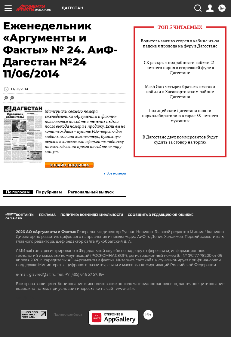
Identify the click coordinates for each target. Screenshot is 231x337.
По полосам (18, 192)
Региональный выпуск (91, 192)
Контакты (25, 215)
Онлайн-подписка (69, 165)
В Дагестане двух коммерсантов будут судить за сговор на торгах (180, 139)
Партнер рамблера (68, 314)
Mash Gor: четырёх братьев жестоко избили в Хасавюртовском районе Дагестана (180, 91)
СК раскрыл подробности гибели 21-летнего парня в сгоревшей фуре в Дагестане (180, 67)
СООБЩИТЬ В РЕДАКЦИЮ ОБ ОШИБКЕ (160, 215)
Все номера (116, 173)
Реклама (47, 215)
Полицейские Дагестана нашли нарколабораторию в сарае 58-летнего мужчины (180, 115)
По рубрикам (49, 192)
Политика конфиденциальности (91, 215)
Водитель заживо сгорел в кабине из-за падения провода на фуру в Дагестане (180, 43)
